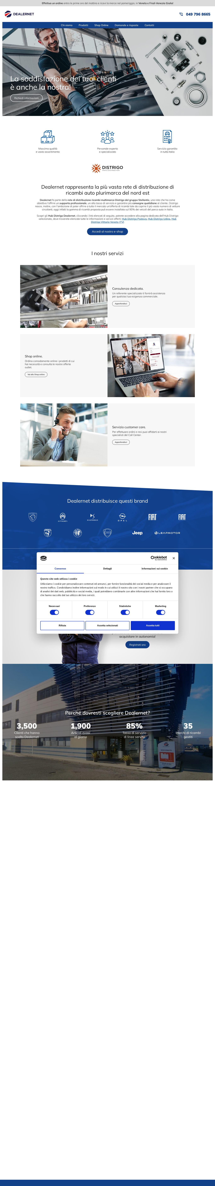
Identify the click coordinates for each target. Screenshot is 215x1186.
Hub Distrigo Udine (159, 218)
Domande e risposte (126, 25)
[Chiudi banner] (174, 558)
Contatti (149, 25)
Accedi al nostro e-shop (107, 231)
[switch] (89, 612)
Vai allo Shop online (36, 374)
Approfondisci (121, 303)
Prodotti (83, 25)
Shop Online (101, 25)
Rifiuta (62, 625)
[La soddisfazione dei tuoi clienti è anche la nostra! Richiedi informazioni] (107, 115)
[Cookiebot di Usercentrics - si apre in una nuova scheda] (153, 558)
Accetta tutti (152, 625)
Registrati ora (137, 644)
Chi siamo (66, 25)
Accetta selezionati (107, 625)
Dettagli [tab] (107, 568)
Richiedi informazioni (26, 98)
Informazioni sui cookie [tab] (155, 568)
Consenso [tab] (60, 568)
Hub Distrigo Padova (134, 218)
